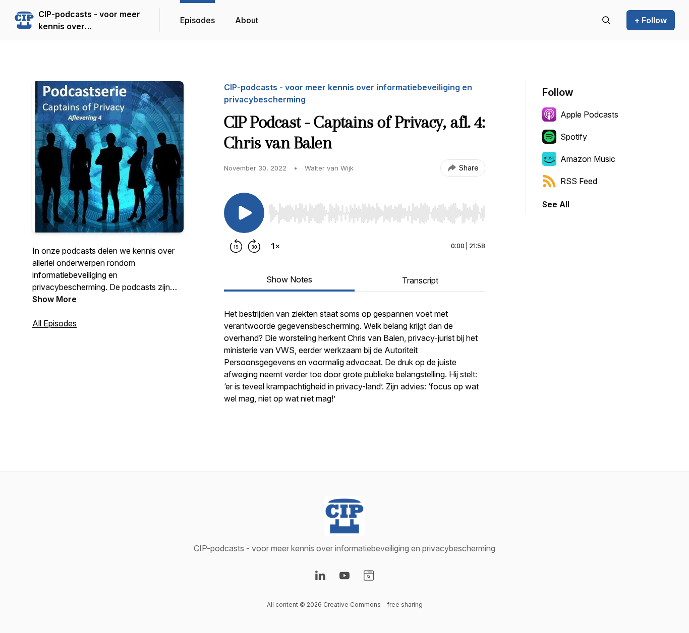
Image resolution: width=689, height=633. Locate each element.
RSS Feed (578, 181)
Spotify (573, 137)
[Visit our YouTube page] (344, 575)
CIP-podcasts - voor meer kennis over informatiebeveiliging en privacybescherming (89, 20)
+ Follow (651, 20)
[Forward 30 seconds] (254, 246)
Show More (54, 299)
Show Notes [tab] (289, 279)
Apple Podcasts (589, 114)
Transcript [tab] (420, 280)
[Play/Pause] (244, 213)
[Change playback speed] (275, 246)
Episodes (197, 20)
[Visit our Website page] (369, 575)
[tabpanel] (354, 361)
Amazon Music (587, 159)
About (246, 20)
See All (555, 204)
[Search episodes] (606, 20)
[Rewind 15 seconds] (236, 246)
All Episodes (54, 323)
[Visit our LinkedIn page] (320, 575)
